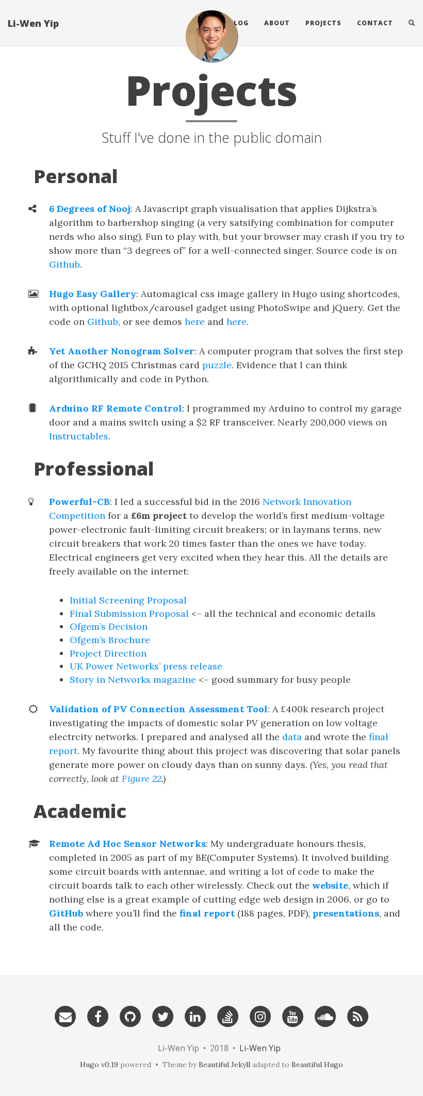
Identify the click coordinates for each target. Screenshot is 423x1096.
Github (64, 264)
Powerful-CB (79, 502)
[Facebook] (98, 1013)
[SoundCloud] (325, 1013)
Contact (375, 23)
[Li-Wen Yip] (211, 36)
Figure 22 (141, 778)
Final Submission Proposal (129, 613)
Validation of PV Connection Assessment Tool (158, 709)
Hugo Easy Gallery (92, 294)
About (277, 23)
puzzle (217, 365)
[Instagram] (260, 1013)
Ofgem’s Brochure (110, 640)
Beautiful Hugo (317, 1064)
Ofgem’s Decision (109, 626)
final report (207, 913)
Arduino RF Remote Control (115, 408)
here (195, 322)
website (330, 885)
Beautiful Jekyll (224, 1064)
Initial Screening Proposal (128, 600)
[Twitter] (163, 1013)
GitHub (66, 913)
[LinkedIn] (195, 1013)
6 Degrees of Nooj (90, 209)
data (292, 737)
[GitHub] (130, 1013)
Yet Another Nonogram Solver (121, 351)
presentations (346, 913)
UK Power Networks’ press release (146, 666)
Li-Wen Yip (33, 23)
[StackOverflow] (228, 1013)
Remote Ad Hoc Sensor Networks (127, 843)
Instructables (78, 436)
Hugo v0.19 (99, 1064)
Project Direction (108, 653)
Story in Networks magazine (133, 679)
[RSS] (358, 1013)
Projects (323, 23)
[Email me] (65, 1013)
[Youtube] (293, 1013)
